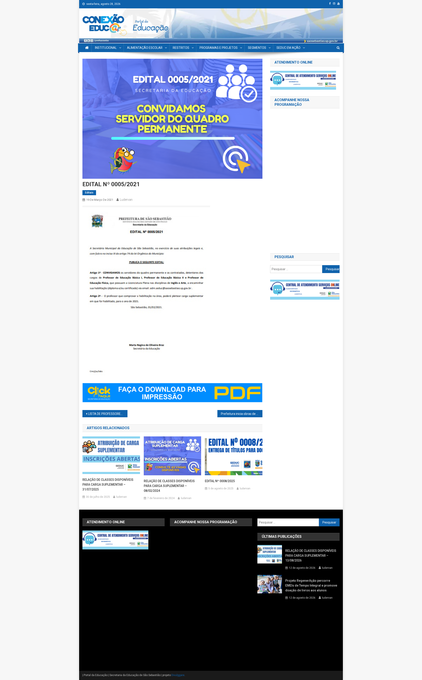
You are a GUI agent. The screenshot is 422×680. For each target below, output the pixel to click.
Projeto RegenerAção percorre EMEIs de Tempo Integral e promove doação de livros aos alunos (311, 585)
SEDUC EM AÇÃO (288, 47)
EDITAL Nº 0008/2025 (220, 481)
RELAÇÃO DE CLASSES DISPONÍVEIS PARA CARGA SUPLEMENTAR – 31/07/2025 (107, 484)
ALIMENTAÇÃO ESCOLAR (144, 47)
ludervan (126, 199)
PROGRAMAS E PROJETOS (219, 47)
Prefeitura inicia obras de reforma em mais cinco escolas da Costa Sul (241, 414)
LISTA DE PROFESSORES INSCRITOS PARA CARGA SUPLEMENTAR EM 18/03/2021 (107, 414)
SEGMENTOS (257, 47)
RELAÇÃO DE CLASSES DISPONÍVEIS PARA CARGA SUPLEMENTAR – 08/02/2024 (169, 485)
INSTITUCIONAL (106, 47)
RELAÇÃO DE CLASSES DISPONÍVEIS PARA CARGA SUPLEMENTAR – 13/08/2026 (310, 555)
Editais (89, 192)
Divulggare (177, 675)
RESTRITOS (181, 47)
